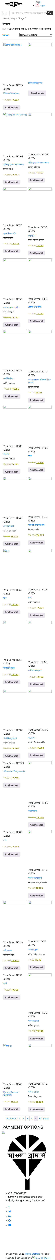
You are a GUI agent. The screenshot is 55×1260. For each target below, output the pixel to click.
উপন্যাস (14, 18)
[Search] (50, 13)
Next (46, 1118)
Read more (37, 93)
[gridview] (4, 34)
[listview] (7, 34)
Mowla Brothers (32, 1253)
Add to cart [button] (11, 107)
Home (6, 18)
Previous (11, 1118)
